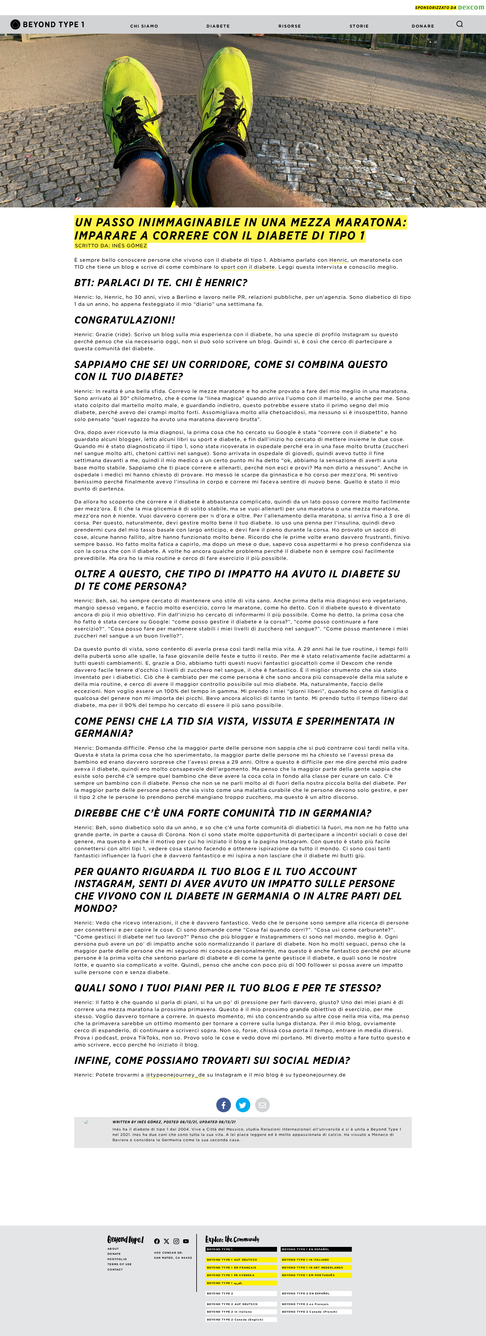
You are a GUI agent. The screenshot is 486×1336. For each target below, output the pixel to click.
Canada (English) (235, 1319)
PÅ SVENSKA (231, 1275)
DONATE (114, 1253)
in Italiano (229, 1311)
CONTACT (115, 1269)
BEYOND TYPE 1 (220, 1249)
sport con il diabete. (248, 267)
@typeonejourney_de (175, 1075)
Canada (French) (310, 1311)
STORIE (359, 26)
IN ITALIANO (305, 1259)
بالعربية (224, 1283)
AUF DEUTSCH (232, 1259)
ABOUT (113, 1248)
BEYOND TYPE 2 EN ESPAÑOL (306, 1293)
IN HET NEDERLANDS (312, 1267)
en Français (305, 1304)
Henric (338, 260)
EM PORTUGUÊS (308, 1275)
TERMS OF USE (119, 1264)
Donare (423, 26)
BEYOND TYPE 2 (220, 1293)
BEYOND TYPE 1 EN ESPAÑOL (306, 1249)
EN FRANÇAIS (231, 1267)
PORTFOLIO (117, 1259)
